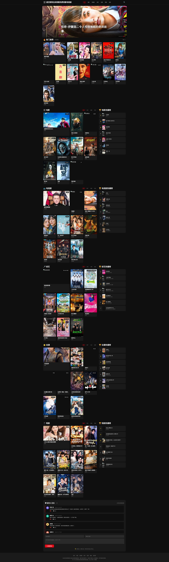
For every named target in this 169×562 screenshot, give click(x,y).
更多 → (124, 39)
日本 (91, 344)
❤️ (51, 510)
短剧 (106, 2)
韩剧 (91, 188)
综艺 (98, 2)
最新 (83, 110)
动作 (87, 110)
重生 (87, 423)
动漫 (102, 2)
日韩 (91, 266)
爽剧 (95, 423)
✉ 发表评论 (49, 546)
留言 (110, 2)
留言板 (94, 555)
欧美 (95, 188)
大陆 (87, 266)
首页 (84, 2)
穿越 (91, 423)
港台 (95, 266)
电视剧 (93, 2)
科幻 (95, 110)
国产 (87, 188)
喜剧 (91, 110)
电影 (89, 2)
